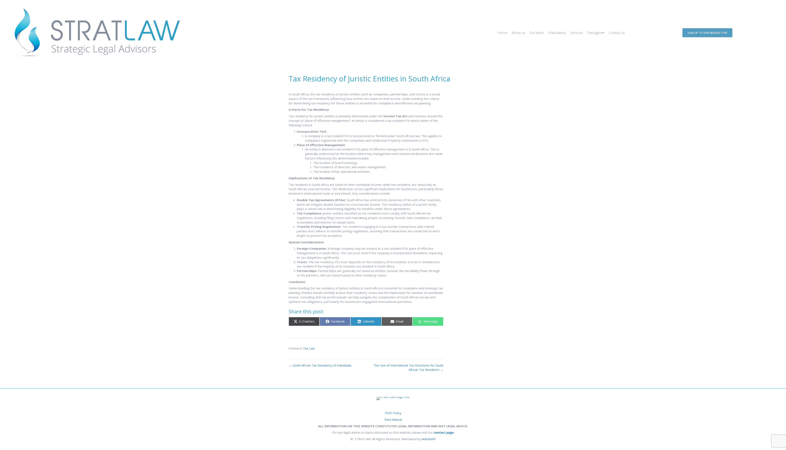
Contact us (617, 32)
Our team (536, 32)
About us (518, 32)
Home (502, 32)
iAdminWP (429, 439)
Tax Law (309, 348)
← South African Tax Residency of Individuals (320, 365)
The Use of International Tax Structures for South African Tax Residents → (408, 367)
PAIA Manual (393, 419)
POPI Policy (393, 413)
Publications (557, 32)
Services (576, 32)
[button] (603, 32)
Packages (594, 32)
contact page (443, 432)
